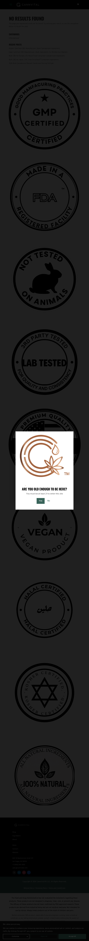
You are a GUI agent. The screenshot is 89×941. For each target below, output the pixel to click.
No (48, 501)
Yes (40, 501)
